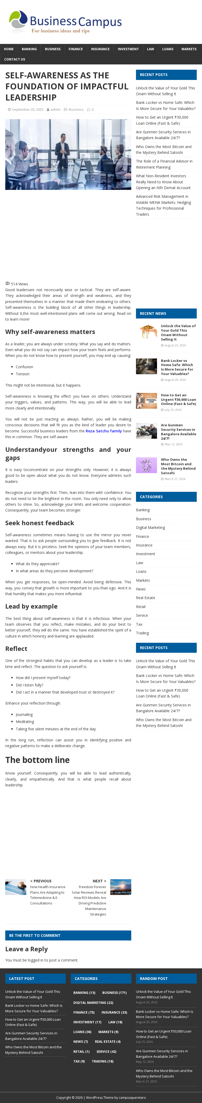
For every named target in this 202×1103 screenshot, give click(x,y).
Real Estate (145, 597)
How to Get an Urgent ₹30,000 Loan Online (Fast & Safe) (178, 399)
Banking (29, 49)
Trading (142, 632)
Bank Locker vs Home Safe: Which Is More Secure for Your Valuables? (177, 367)
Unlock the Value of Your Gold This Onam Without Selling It (178, 332)
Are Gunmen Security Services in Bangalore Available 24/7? (178, 432)
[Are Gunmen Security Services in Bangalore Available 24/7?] (146, 435)
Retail (140, 606)
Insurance (100, 49)
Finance (76, 49)
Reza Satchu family (104, 430)
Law (150, 49)
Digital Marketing (150, 527)
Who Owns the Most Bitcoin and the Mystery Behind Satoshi (178, 466)
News (141, 588)
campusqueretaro (132, 1097)
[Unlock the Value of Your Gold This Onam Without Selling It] (146, 336)
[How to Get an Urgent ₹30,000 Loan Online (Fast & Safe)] (146, 405)
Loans (167, 49)
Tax (139, 624)
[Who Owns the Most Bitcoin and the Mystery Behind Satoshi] (146, 470)
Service (142, 615)
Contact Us (14, 59)
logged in (35, 960)
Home (9, 49)
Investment (128, 49)
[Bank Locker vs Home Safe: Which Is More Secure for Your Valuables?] (146, 370)
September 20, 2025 (27, 109)
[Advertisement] (90, 234)
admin (55, 109)
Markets (188, 49)
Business (52, 49)
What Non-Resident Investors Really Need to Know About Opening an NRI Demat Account (163, 181)
